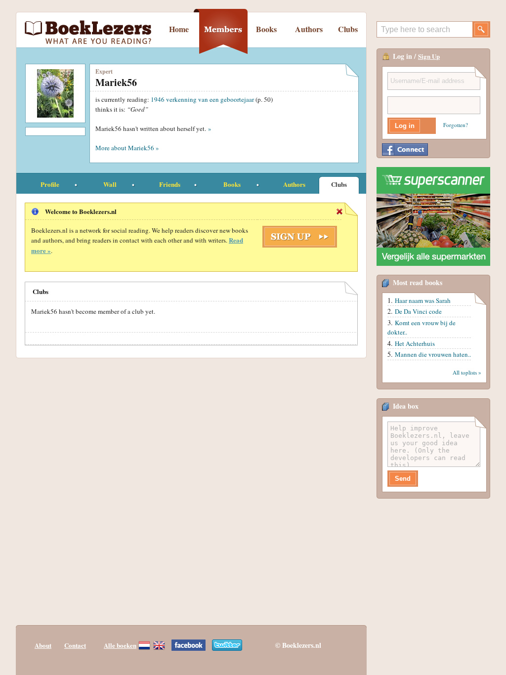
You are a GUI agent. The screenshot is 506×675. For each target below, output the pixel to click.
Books (266, 29)
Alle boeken (120, 645)
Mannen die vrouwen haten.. (433, 354)
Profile (50, 184)
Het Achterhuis (415, 343)
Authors (309, 29)
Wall (110, 184)
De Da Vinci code (418, 311)
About (43, 645)
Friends (169, 184)
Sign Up (429, 56)
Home (179, 29)
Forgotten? (455, 124)
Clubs (348, 29)
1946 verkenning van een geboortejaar (202, 99)
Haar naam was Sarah (423, 300)
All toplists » (467, 372)
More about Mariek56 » (127, 147)
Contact (75, 645)
